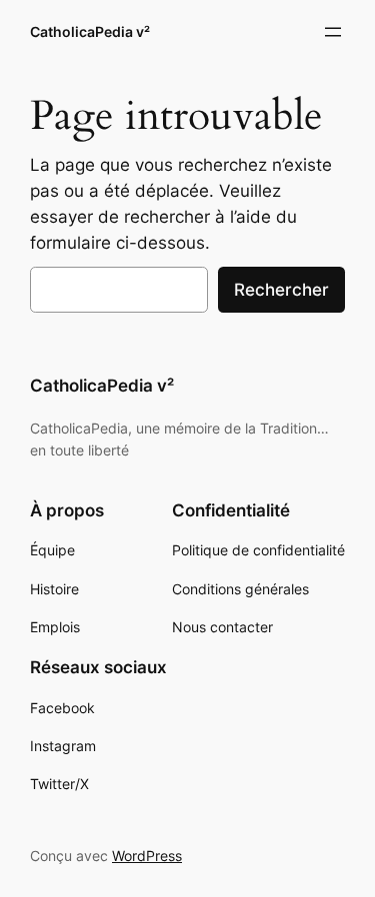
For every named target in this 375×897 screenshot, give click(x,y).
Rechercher (281, 290)
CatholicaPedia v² (90, 31)
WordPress (147, 855)
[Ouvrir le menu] (333, 32)
